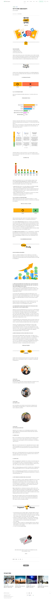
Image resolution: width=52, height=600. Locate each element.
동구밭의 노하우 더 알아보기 (26, 345)
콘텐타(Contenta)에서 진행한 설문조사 (21, 181)
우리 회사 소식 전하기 (23, 526)
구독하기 (26, 553)
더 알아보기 (32, 516)
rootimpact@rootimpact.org (10, 596)
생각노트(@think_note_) (20, 467)
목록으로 (26, 565)
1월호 (13, 198)
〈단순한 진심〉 (18, 461)
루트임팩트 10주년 (41, 1)
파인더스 (14, 192)
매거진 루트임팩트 (15, 10)
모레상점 (14, 186)
